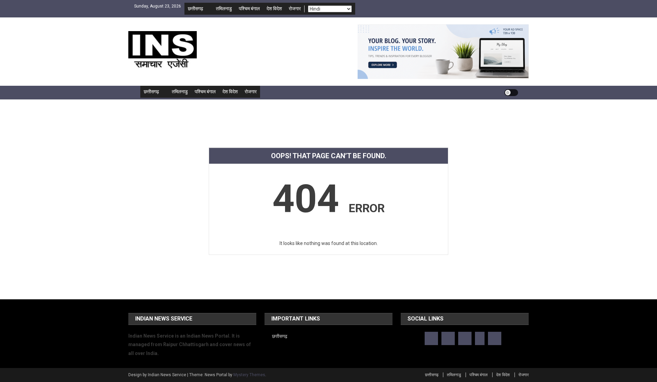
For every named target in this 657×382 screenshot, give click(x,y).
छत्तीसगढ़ (195, 8)
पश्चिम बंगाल (249, 8)
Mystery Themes (249, 374)
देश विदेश (274, 8)
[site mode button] (511, 92)
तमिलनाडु (224, 8)
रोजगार (295, 8)
